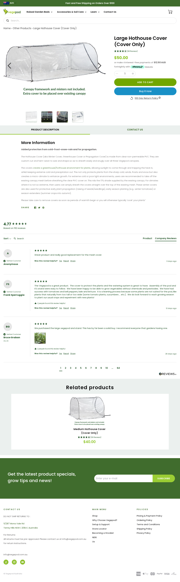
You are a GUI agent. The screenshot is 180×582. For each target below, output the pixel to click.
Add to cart (145, 82)
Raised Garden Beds (38, 11)
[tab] (45, 129)
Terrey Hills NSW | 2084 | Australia (21, 527)
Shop (95, 515)
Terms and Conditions (148, 524)
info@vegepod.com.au (15, 554)
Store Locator (99, 528)
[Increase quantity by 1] (132, 73)
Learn (94, 11)
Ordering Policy (144, 520)
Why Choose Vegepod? (104, 520)
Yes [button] (60, 261)
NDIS (94, 537)
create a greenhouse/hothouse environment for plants (61, 167)
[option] (55, 69)
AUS (12, 3)
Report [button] (66, 261)
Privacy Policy (143, 532)
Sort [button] (6, 238)
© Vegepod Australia (13, 573)
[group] (18, 224)
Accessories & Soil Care (70, 11)
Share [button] (72, 261)
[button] (145, 51)
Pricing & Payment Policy (149, 515)
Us (93, 541)
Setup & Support (101, 524)
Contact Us (110, 11)
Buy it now (145, 91)
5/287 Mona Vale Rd (14, 523)
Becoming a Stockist (103, 532)
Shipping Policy (144, 528)
